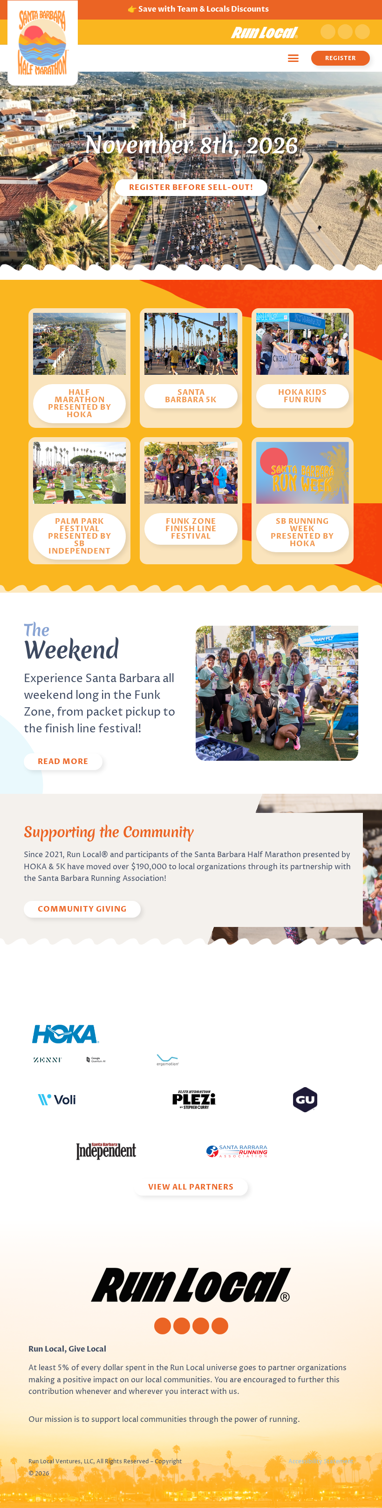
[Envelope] (219, 1326)
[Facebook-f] (328, 31)
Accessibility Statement (321, 1462)
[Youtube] (362, 31)
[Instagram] (345, 31)
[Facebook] (162, 1326)
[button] (293, 58)
